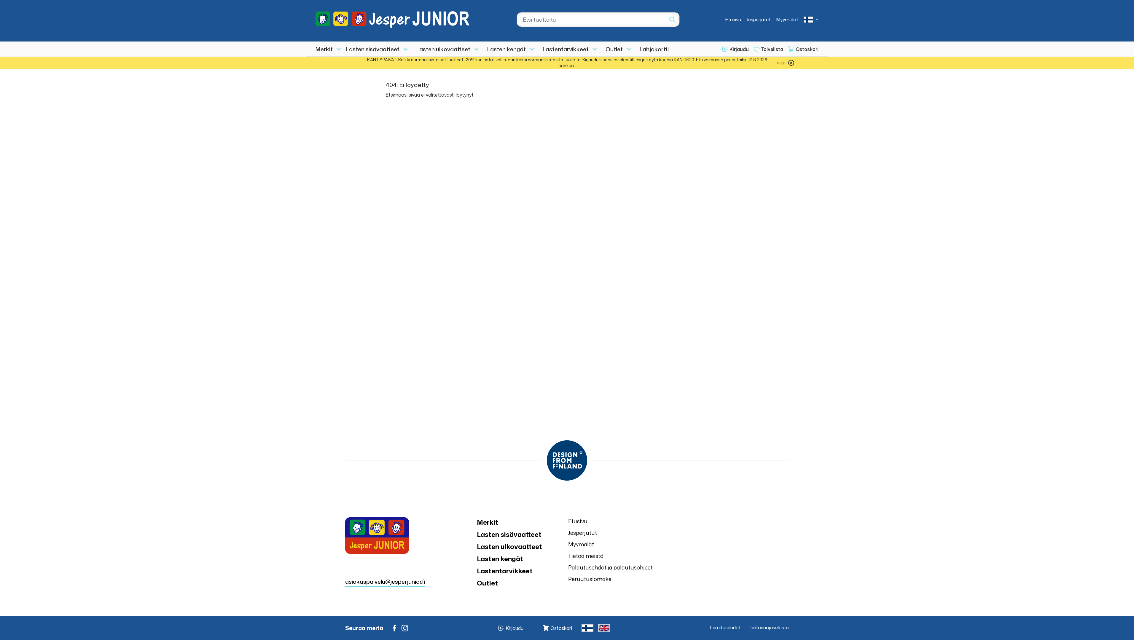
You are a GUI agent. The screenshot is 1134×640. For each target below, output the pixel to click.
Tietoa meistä (585, 556)
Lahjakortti (654, 49)
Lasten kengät (506, 49)
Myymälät (787, 19)
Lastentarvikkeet (566, 49)
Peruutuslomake (589, 579)
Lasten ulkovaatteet (443, 49)
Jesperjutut (758, 19)
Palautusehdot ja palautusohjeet (610, 567)
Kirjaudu (739, 49)
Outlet (614, 49)
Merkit (324, 49)
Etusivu (733, 19)
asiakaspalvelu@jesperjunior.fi (385, 581)
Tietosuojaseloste (769, 627)
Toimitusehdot (725, 627)
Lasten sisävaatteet (372, 49)
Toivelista (772, 49)
